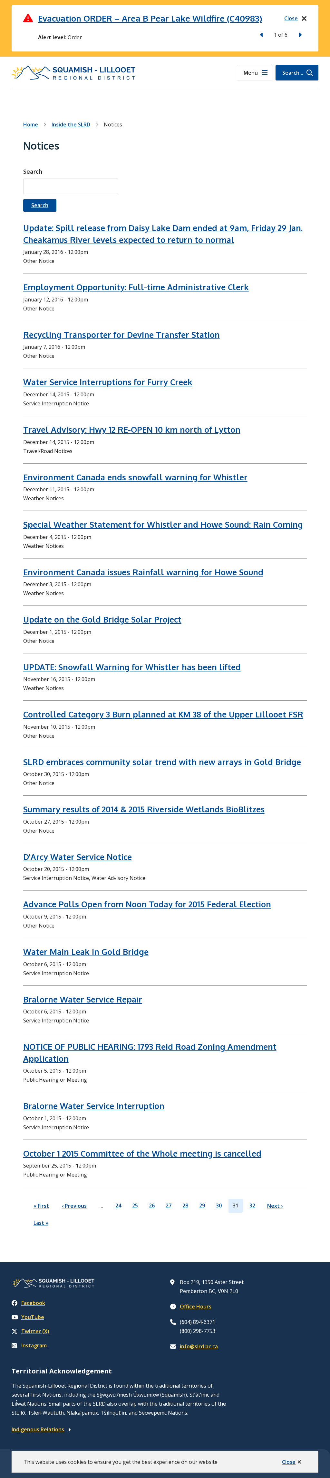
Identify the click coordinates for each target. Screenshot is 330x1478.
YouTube (32, 1317)
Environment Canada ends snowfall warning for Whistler (135, 477)
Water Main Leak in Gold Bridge (86, 952)
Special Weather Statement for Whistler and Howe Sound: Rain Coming (163, 524)
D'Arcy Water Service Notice (77, 857)
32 (252, 1207)
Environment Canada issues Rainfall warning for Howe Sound (143, 572)
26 (152, 1207)
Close (289, 1461)
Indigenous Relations (38, 1429)
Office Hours (195, 1306)
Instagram (34, 1345)
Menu (251, 72)
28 (185, 1207)
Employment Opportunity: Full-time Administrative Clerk (136, 287)
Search (32, 171)
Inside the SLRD (71, 124)
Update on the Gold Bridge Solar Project (102, 619)
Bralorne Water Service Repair (82, 999)
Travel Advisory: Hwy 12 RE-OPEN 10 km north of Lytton (131, 429)
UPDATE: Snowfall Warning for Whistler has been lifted (132, 667)
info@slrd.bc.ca (199, 1346)
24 (118, 1207)
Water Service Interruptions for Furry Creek (107, 382)
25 (135, 1207)
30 (219, 1207)
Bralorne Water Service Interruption (93, 1106)
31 (235, 1207)
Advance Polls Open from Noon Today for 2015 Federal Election (147, 904)
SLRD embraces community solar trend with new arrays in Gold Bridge (162, 762)
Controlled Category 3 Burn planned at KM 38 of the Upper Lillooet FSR (163, 714)
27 (168, 1207)
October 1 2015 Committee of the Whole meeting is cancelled (142, 1153)
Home (30, 124)
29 (202, 1207)
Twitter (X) (35, 1331)
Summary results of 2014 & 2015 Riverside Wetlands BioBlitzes (144, 809)
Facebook (33, 1303)
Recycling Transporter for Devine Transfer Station (121, 334)
